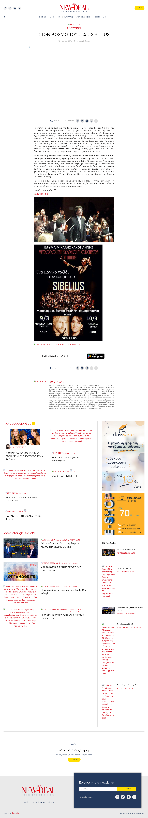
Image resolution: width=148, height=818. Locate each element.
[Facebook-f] (5, 8)
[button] (140, 17)
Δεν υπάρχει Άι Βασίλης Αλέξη (128, 685)
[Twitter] (10, 8)
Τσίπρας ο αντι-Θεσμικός (126, 549)
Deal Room (55, 17)
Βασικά (42, 17)
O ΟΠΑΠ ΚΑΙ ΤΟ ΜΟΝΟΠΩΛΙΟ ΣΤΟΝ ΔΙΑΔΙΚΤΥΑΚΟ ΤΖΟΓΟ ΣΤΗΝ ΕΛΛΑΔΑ (24, 456)
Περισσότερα (100, 17)
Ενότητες (68, 17)
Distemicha (15, 813)
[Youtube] (14, 8)
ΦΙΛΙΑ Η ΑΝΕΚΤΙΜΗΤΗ (64, 476)
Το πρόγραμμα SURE (125, 624)
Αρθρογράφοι (83, 17)
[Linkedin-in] (19, 8)
